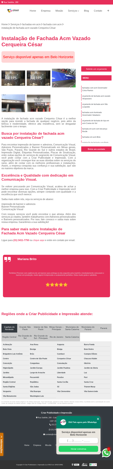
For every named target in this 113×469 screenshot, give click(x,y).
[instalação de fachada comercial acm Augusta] (13, 103)
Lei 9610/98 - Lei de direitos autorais (60, 403)
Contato (98, 11)
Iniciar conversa (78, 449)
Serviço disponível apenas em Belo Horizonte (78, 433)
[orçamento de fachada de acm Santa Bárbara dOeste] (39, 103)
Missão (59, 11)
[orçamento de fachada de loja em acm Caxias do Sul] (64, 78)
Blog (86, 11)
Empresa (45, 11)
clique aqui (38, 240)
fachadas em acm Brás (91, 137)
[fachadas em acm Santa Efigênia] (39, 78)
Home (33, 11)
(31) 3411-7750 (21, 240)
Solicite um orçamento (96, 69)
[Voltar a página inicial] (13, 11)
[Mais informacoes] (108, 11)
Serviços (72, 11)
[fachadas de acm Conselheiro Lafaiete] (13, 78)
